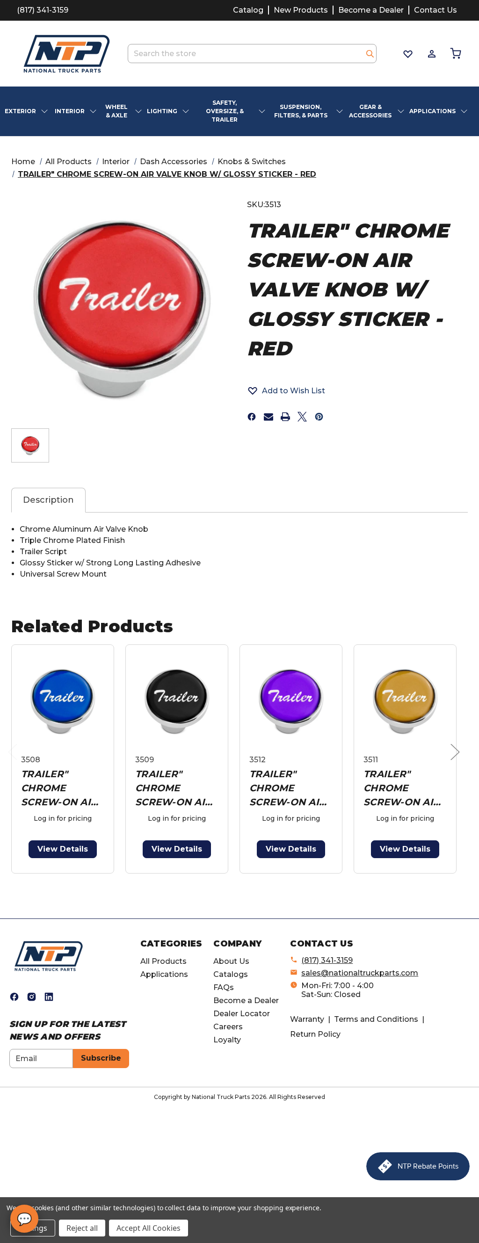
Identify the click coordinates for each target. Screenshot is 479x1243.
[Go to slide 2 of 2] (241, 878)
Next (457, 761)
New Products (301, 10)
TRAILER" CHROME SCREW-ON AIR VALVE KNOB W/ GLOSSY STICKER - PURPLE (290, 788)
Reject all (82, 1228)
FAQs (223, 987)
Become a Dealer (371, 10)
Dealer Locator (241, 1013)
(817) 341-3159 (42, 10)
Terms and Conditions (376, 1019)
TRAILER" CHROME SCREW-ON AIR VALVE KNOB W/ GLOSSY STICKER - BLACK (176, 788)
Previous (15, 761)
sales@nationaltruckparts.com (359, 972)
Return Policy (315, 1034)
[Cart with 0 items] (455, 53)
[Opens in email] (268, 416)
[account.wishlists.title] (407, 54)
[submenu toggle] (45, 111)
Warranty (307, 1019)
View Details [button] (62, 849)
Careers (228, 1026)
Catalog (248, 10)
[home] (48, 955)
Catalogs (230, 974)
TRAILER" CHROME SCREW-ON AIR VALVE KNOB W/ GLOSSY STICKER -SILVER (404, 788)
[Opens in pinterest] (319, 416)
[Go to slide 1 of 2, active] (226, 878)
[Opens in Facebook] (14, 997)
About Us (231, 961)
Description (48, 500)
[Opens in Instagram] (31, 997)
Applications (164, 974)
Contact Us (435, 10)
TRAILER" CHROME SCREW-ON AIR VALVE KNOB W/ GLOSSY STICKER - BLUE (62, 788)
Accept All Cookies (148, 1228)
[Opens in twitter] (302, 416)
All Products (163, 961)
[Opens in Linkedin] (49, 997)
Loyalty (227, 1039)
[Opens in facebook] (251, 416)
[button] (286, 390)
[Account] (431, 54)
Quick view (62, 701)
